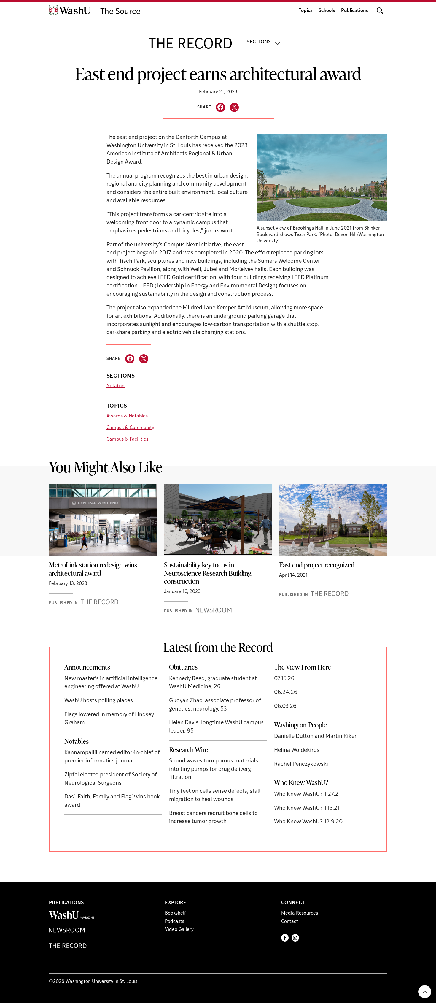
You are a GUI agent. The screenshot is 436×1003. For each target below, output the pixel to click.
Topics (306, 10)
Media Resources (299, 913)
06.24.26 (285, 692)
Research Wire (188, 749)
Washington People (300, 725)
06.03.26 (285, 706)
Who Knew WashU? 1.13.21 (307, 808)
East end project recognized (316, 564)
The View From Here (302, 667)
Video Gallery (179, 929)
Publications (354, 10)
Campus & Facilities (127, 439)
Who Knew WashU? (301, 782)
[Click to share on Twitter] (234, 107)
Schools (327, 10)
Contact (289, 921)
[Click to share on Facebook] (220, 107)
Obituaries (183, 667)
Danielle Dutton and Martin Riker (315, 736)
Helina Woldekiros (296, 750)
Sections (259, 42)
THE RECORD (190, 45)
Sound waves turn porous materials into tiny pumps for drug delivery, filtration (213, 769)
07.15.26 (284, 679)
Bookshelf (175, 913)
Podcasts (174, 921)
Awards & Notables (127, 416)
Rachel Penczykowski (301, 764)
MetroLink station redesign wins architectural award (93, 569)
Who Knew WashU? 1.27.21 (307, 794)
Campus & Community (130, 427)
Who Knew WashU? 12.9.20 (308, 822)
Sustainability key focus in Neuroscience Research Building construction (207, 573)
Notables (115, 386)
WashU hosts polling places (98, 701)
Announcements (87, 667)
